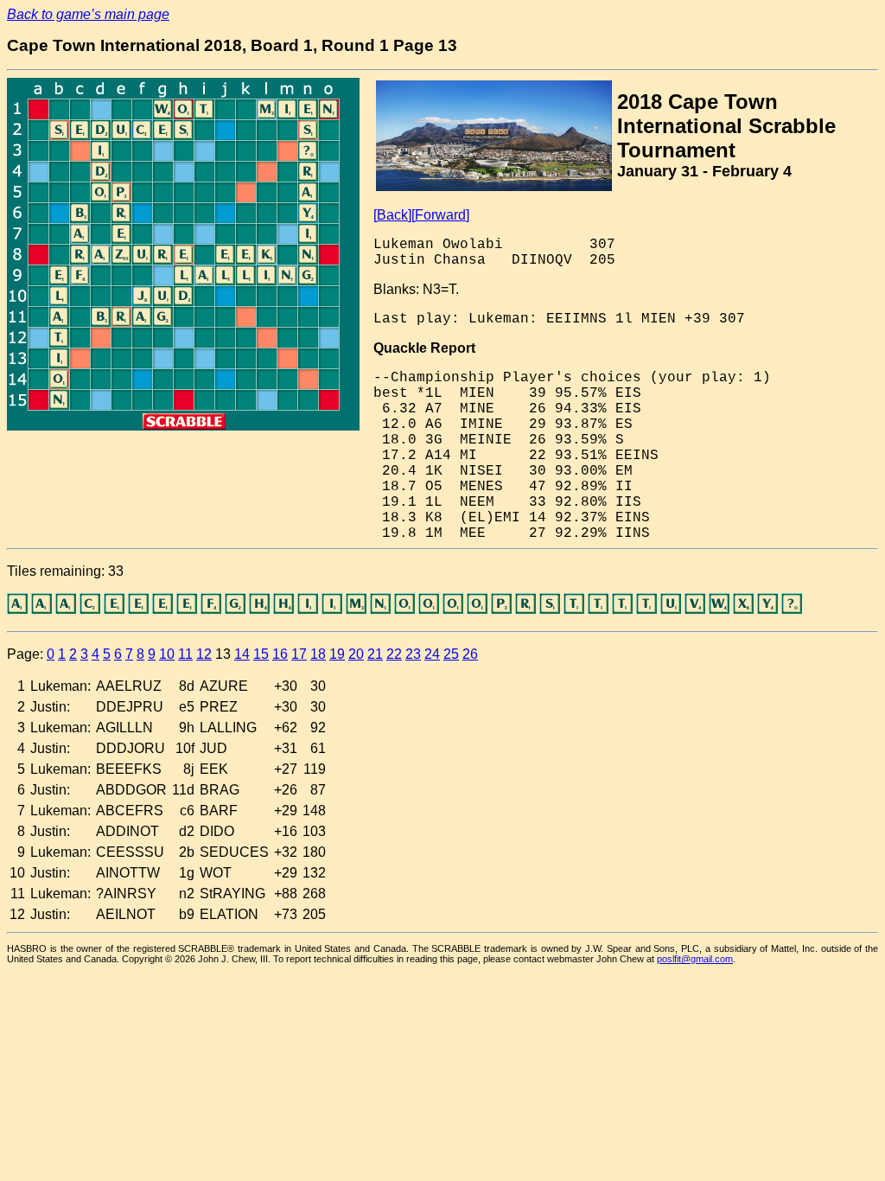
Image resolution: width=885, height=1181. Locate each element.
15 (261, 654)
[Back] (392, 214)
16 (280, 654)
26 (470, 654)
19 (337, 654)
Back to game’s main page (88, 14)
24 (432, 654)
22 (394, 654)
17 (299, 654)
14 (242, 654)
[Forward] (440, 214)
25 (451, 654)
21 (375, 654)
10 (167, 654)
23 (413, 654)
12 (204, 654)
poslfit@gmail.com (695, 959)
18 (318, 654)
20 (356, 654)
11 (185, 654)
